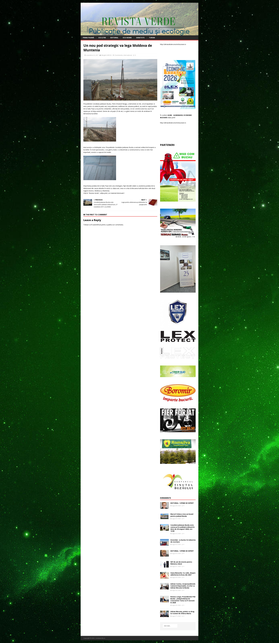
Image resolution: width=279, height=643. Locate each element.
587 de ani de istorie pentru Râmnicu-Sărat (181, 563)
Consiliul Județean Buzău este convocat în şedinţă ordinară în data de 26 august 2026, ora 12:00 (182, 528)
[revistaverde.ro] (139, 34)
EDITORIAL (114, 38)
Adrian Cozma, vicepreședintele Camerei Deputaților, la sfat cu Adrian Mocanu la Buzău (182, 586)
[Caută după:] (170, 626)
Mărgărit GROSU (106, 55)
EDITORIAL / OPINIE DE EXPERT (182, 503)
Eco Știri (102, 38)
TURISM (152, 38)
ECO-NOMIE (127, 38)
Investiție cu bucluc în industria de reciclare (183, 541)
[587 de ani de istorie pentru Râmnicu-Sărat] (164, 566)
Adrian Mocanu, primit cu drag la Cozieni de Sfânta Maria (182, 612)
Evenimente (119, 55)
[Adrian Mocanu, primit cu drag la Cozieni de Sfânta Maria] (164, 616)
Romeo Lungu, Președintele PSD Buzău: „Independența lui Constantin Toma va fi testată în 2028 (182, 600)
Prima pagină (88, 38)
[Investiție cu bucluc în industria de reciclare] (164, 544)
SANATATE (140, 38)
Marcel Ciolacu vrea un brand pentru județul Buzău (181, 515)
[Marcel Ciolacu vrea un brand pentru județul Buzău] (164, 518)
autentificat (97, 225)
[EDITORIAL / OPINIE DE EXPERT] (164, 507)
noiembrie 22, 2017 (92, 55)
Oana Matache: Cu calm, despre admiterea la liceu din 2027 (182, 574)
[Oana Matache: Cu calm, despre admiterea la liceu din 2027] (164, 577)
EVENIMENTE (165, 498)
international (127, 55)
